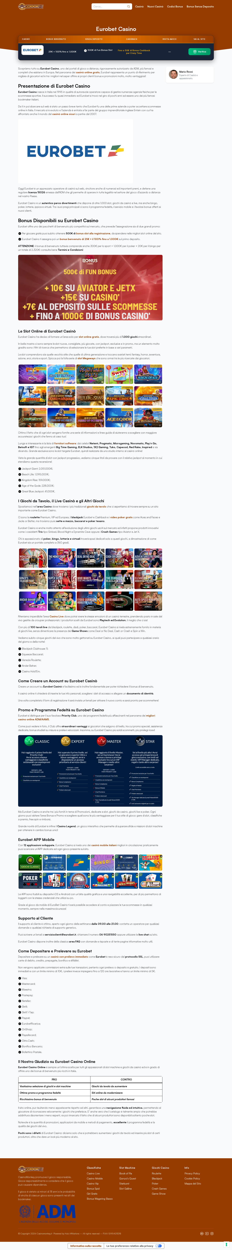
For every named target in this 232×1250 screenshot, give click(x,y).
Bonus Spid (93, 1188)
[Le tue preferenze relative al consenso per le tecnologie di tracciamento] (226, 1244)
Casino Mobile (95, 1178)
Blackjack (157, 1178)
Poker (155, 1183)
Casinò (139, 6)
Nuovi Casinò (155, 6)
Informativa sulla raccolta (85, 1245)
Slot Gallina (125, 1188)
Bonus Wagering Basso (100, 1198)
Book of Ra (125, 1173)
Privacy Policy (192, 1173)
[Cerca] (128, 6)
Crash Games (159, 1188)
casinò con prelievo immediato (69, 956)
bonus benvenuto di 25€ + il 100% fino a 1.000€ (89, 239)
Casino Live (57, 616)
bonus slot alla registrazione (93, 233)
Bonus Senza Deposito (200, 6)
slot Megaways (86, 358)
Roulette (156, 1173)
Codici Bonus (175, 6)
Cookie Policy (192, 1178)
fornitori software (65, 443)
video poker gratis (121, 517)
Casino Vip (93, 1183)
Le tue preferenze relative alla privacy (130, 1245)
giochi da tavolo (96, 506)
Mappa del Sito (192, 1183)
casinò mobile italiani (104, 845)
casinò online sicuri (63, 114)
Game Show (159, 1193)
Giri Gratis (92, 1193)
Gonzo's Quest (127, 1178)
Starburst (124, 1183)
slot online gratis (89, 336)
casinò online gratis (88, 72)
